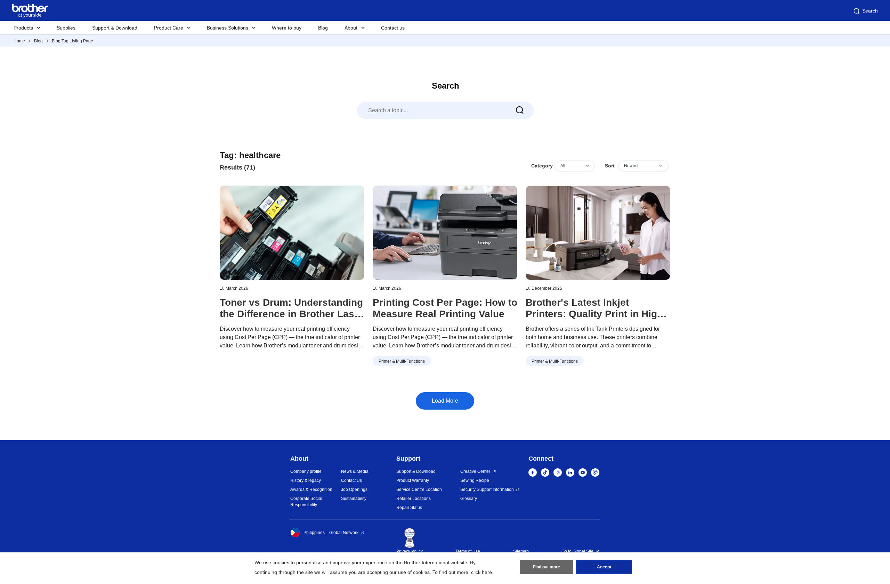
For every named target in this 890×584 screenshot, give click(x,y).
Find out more (546, 567)
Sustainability (353, 498)
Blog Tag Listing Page (72, 41)
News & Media (355, 471)
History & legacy (305, 480)
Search (870, 11)
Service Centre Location (419, 489)
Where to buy (286, 28)
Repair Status (409, 507)
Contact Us (351, 480)
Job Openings (354, 489)
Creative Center (475, 471)
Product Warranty (412, 480)
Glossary (468, 498)
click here (481, 572)
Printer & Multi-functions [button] (402, 361)
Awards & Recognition (311, 489)
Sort (610, 165)
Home (19, 41)
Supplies (66, 28)
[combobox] (445, 110)
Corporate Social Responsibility (306, 501)
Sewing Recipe (474, 480)
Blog (323, 28)
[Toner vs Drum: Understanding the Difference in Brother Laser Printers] (292, 233)
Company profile (306, 471)
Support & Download (114, 28)
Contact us (393, 28)
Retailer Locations (413, 498)
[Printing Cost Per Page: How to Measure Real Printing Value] (445, 233)
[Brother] (598, 233)
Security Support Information (487, 489)
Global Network (343, 532)
